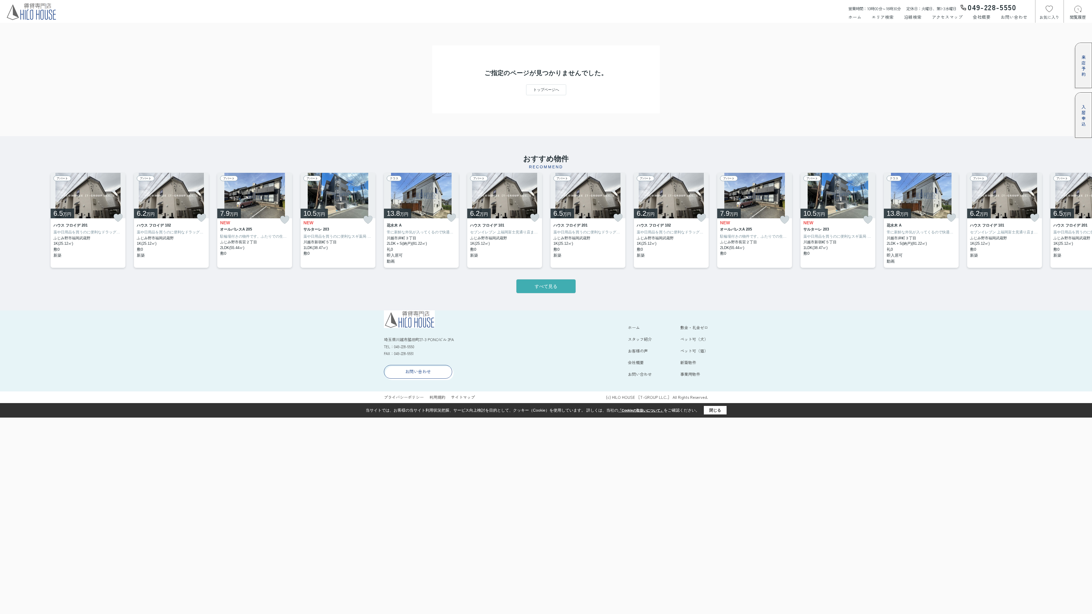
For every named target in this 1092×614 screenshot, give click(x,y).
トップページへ (546, 90)
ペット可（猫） (694, 351)
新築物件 (688, 362)
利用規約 (437, 397)
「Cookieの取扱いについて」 (641, 410)
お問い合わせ (1014, 17)
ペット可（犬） (694, 339)
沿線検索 (913, 17)
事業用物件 (690, 374)
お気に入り (1049, 17)
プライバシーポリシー (404, 397)
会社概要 (981, 17)
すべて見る (546, 286)
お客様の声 (638, 351)
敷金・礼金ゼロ (694, 327)
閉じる (715, 410)
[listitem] (421, 220)
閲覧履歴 (1078, 17)
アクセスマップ (947, 17)
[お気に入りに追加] (118, 217)
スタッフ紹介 (640, 339)
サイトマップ (463, 397)
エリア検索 (883, 17)
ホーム (855, 17)
